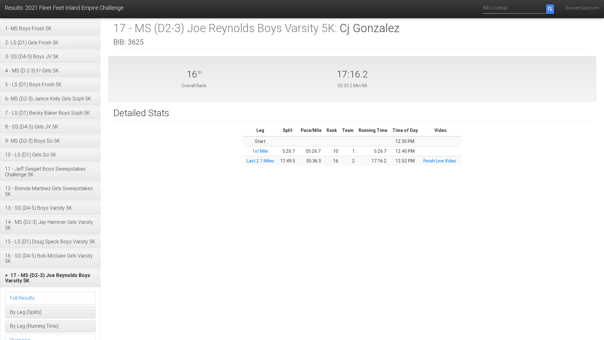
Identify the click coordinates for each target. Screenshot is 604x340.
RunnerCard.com (582, 8)
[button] (50, 29)
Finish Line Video (439, 161)
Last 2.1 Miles (260, 161)
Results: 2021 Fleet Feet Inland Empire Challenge (64, 7)
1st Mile (260, 151)
